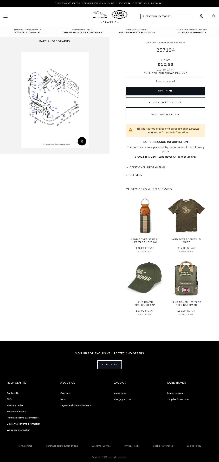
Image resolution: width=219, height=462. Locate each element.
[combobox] (166, 16)
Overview (65, 393)
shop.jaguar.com (122, 399)
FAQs (9, 399)
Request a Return (16, 411)
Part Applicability (165, 114)
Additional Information (147, 167)
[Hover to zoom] (55, 100)
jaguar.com (120, 393)
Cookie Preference (163, 445)
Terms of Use (25, 445)
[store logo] (109, 17)
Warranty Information (18, 430)
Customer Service (101, 445)
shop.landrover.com (178, 399)
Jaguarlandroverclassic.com (75, 405)
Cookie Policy (194, 445)
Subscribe (109, 364)
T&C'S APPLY (157, 3)
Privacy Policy (131, 445)
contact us (154, 132)
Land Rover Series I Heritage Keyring (144, 241)
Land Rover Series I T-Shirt (186, 241)
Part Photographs (54, 41)
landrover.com (175, 393)
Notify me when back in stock (166, 73)
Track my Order (15, 405)
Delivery (136, 175)
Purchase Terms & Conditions (23, 417)
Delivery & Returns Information (23, 423)
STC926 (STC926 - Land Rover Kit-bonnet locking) (165, 156)
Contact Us (13, 393)
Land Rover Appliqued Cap (144, 303)
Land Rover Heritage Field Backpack (186, 303)
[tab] (165, 167)
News (63, 399)
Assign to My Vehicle (165, 102)
